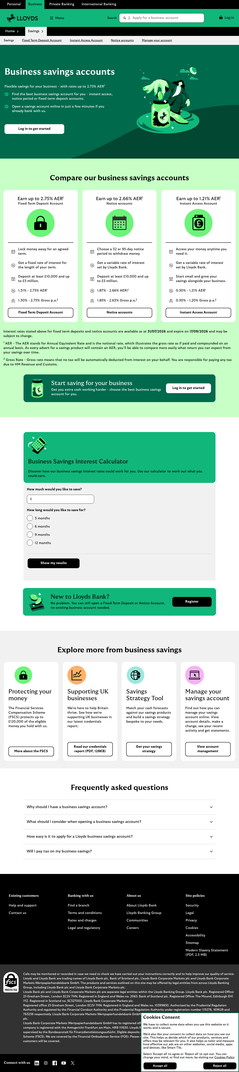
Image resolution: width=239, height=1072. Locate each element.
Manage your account (157, 40)
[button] (226, 18)
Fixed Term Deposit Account (42, 40)
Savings (9, 40)
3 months (42, 518)
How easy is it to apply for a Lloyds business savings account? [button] (80, 839)
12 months (43, 543)
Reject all (219, 1065)
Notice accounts (122, 40)
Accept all (160, 1065)
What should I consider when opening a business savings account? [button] (84, 824)
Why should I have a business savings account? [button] (67, 809)
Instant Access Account (86, 40)
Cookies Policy (224, 1057)
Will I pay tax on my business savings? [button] (59, 854)
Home (10, 31)
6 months (42, 526)
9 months (42, 535)
